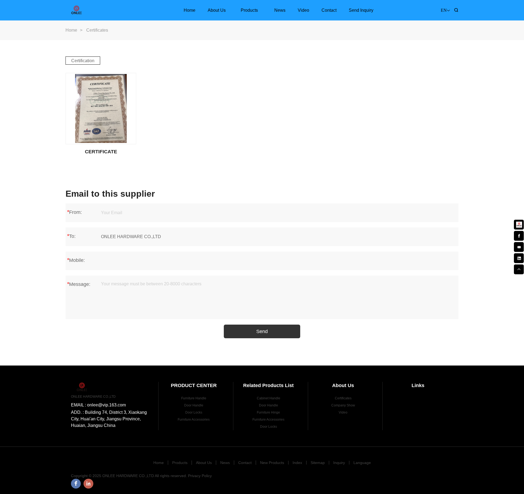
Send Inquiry (361, 10)
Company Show (343, 405)
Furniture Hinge (268, 412)
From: (74, 212)
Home (189, 10)
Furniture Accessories (194, 419)
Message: (78, 284)
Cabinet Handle (268, 398)
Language (362, 462)
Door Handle (193, 405)
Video (303, 10)
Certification (82, 60)
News (279, 10)
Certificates (343, 398)
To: (71, 236)
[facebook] (518, 235)
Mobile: (76, 260)
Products (249, 10)
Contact (329, 10)
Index (297, 462)
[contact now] (518, 246)
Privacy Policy (200, 476)
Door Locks (193, 412)
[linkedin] (518, 257)
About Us (217, 10)
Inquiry (339, 462)
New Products (272, 462)
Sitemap (318, 462)
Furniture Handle (193, 398)
